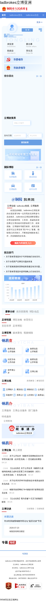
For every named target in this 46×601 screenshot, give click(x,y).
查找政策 (25, 142)
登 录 (27, 30)
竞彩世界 (6, 325)
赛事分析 (10, 311)
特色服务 (6, 416)
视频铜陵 (28, 332)
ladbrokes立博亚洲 (16, 2)
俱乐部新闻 (22, 311)
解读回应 (40, 381)
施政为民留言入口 (23, 243)
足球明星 (6, 319)
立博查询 (8, 421)
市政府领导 (19, 67)
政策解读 (30, 381)
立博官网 (6, 332)
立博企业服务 (20, 410)
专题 (8, 542)
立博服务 (34, 206)
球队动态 (34, 311)
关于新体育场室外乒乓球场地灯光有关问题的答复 (24, 257)
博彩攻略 (17, 319)
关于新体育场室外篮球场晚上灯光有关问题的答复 (24, 272)
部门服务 (33, 410)
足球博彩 (17, 325)
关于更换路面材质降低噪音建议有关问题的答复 (24, 267)
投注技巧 (9, 252)
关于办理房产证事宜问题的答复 (19, 262)
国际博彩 (9, 167)
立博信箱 (11, 206)
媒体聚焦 (17, 332)
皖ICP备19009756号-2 (23, 571)
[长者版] (35, 8)
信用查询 (9, 549)
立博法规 (6, 380)
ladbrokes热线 (23, 206)
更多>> (39, 22)
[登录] (43, 8)
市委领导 (18, 59)
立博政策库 (10, 118)
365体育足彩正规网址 (9, 600)
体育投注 (28, 319)
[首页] (14, 9)
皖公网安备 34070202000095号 (24, 575)
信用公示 (9, 546)
